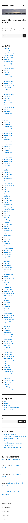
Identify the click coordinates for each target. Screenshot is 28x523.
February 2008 (8, 335)
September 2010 (9, 278)
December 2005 (8, 376)
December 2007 (8, 339)
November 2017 (8, 133)
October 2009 (8, 296)
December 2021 (8, 79)
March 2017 (7, 139)
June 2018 (7, 122)
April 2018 (7, 124)
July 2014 (6, 189)
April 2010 (7, 285)
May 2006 (7, 365)
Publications (6, 507)
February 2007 (8, 352)
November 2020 (9, 94)
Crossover (7, 441)
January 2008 (8, 337)
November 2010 (8, 274)
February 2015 (8, 174)
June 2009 (7, 302)
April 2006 (7, 367)
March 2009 (7, 309)
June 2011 (6, 261)
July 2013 (6, 213)
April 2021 (7, 90)
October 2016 (8, 146)
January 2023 (8, 64)
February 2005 (8, 389)
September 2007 (9, 343)
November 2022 (9, 66)
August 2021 (7, 87)
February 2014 (8, 200)
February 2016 (8, 152)
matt (3, 459)
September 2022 (9, 68)
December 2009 (8, 291)
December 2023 (8, 59)
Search (4, 419)
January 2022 (8, 77)
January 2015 (8, 176)
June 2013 (7, 215)
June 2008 (7, 326)
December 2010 (8, 272)
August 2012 (7, 235)
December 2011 (8, 248)
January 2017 (8, 142)
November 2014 (8, 181)
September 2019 (9, 107)
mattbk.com (8, 6)
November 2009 (9, 293)
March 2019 (7, 111)
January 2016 (8, 155)
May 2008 (7, 328)
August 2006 (8, 363)
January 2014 (8, 202)
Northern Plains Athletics (11, 407)
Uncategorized (8, 410)
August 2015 (7, 165)
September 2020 (9, 96)
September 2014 (9, 185)
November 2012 (8, 230)
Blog (5, 401)
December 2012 (8, 228)
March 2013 (7, 222)
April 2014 (7, 196)
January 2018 (8, 129)
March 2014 (7, 198)
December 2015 (8, 157)
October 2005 (8, 378)
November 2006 (9, 356)
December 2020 (8, 92)
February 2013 (8, 224)
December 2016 (8, 144)
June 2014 (7, 191)
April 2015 (7, 170)
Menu (23, 5)
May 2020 (7, 100)
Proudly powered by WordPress (17, 520)
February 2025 (8, 55)
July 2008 (6, 324)
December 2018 (8, 118)
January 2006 (8, 374)
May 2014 (7, 194)
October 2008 (8, 317)
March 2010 (7, 287)
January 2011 (7, 270)
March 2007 (7, 350)
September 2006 (9, 361)
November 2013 (8, 204)
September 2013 (9, 209)
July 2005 (6, 384)
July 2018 (6, 120)
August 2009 (8, 298)
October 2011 (8, 252)
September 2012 (9, 233)
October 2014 (8, 183)
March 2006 (7, 369)
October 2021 (8, 83)
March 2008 (7, 332)
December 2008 (8, 313)
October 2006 (8, 358)
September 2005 (9, 380)
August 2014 (7, 187)
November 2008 (9, 315)
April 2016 (7, 150)
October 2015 (8, 161)
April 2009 (7, 306)
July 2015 (6, 168)
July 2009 (7, 300)
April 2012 (7, 244)
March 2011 (7, 265)
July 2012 (6, 237)
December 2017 (8, 131)
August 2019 (7, 109)
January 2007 (8, 354)
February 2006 (8, 371)
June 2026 (7, 51)
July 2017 (6, 137)
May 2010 (7, 283)
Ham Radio (7, 405)
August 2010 (7, 280)
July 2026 (7, 48)
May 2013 (6, 217)
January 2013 (8, 226)
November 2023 (9, 61)
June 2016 (7, 148)
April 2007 (7, 348)
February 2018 (8, 126)
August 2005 (8, 382)
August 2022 (8, 70)
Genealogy (7, 403)
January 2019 (8, 116)
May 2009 (7, 304)
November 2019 (8, 105)
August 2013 (7, 211)
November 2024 (9, 57)
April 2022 (7, 74)
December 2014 (8, 178)
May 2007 (7, 345)
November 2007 (9, 341)
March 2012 (7, 246)
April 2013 (7, 220)
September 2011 (8, 254)
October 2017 (8, 135)
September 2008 (9, 319)
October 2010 (8, 276)
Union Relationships (10, 434)
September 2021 (9, 85)
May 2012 (7, 241)
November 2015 (8, 159)
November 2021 (8, 81)
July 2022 (6, 72)
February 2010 (8, 289)
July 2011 (6, 259)
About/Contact (7, 503)
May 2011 (6, 263)
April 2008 (7, 330)
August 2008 (8, 322)
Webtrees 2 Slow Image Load (12, 447)
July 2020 (6, 98)
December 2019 (8, 103)
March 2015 (7, 172)
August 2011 (7, 257)
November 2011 (8, 250)
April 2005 (7, 387)
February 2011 (8, 267)
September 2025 (9, 53)
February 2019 (8, 113)
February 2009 (8, 311)
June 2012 (7, 239)
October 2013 (8, 207)
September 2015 (9, 163)
